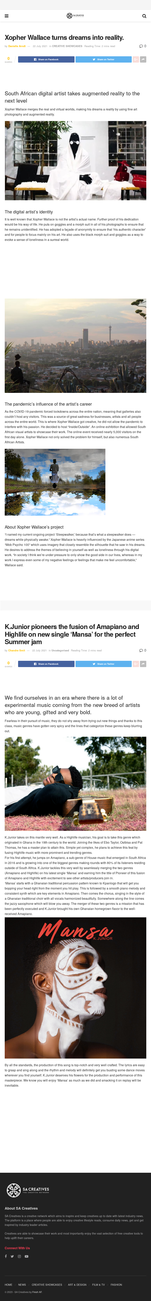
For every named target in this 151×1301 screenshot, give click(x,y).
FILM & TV (98, 1284)
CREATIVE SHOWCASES (67, 46)
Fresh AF (37, 1292)
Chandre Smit (16, 650)
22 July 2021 (40, 46)
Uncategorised (60, 650)
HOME (8, 1284)
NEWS (22, 1284)
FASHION (116, 1284)
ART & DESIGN (77, 1284)
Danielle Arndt (17, 46)
